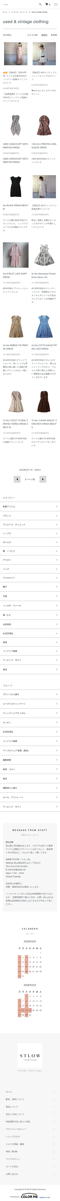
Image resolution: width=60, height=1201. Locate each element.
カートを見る (12, 1166)
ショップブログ (13, 1136)
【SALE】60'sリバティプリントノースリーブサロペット (44, 76)
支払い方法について (15, 1114)
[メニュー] (55, 4)
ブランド (7, 515)
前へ (17, 479)
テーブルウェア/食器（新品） (16, 750)
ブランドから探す (11, 694)
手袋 (5, 596)
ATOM (14, 1151)
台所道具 (7, 624)
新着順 (54, 34)
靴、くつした (9, 550)
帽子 (5, 586)
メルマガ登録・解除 (15, 1144)
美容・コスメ (9, 769)
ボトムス (7, 542)
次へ (42, 479)
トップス (7, 533)
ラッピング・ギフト (12, 659)
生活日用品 (8, 633)
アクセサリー (9, 577)
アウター (7, 559)
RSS (8, 1151)
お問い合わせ (12, 1173)
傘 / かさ (7, 614)
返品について (12, 1106)
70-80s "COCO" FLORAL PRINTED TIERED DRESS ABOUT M (15, 424)
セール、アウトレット (13, 797)
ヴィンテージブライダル (14, 713)
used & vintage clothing (39, 12)
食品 (5, 669)
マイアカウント (13, 1158)
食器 (5, 642)
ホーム (5, 12)
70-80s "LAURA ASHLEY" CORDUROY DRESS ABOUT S (44, 424)
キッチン (7, 722)
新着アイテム (9, 506)
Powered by (15, 1196)
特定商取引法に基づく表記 (18, 1121)
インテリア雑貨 (10, 650)
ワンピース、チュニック (19, 12)
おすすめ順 (32, 34)
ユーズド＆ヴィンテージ (14, 703)
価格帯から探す (10, 787)
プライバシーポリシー (16, 1129)
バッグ (6, 568)
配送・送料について (15, 1099)
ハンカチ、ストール (12, 605)
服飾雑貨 (7, 759)
